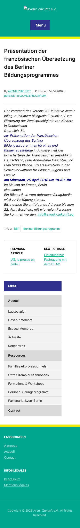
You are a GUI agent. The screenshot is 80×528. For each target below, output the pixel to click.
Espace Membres (20, 329)
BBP (16, 228)
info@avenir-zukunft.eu (55, 214)
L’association (17, 311)
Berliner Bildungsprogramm (25, 95)
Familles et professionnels (27, 366)
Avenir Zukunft (19, 91)
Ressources (17, 355)
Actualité (14, 337)
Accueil (13, 301)
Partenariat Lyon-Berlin (25, 401)
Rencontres (16, 346)
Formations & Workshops (26, 384)
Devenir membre (20, 320)
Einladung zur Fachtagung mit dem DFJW (55, 259)
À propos (10, 446)
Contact (14, 410)
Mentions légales (16, 485)
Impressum (12, 479)
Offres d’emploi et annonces (28, 375)
